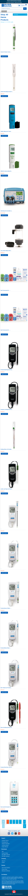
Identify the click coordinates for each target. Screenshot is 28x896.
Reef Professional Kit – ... (5, 290)
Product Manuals (5, 846)
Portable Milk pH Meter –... (6, 647)
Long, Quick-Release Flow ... (6, 250)
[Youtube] (19, 833)
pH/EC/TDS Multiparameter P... (7, 91)
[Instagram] (16, 833)
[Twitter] (12, 833)
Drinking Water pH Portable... (6, 449)
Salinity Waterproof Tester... (6, 131)
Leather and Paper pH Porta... (6, 488)
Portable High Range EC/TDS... (7, 369)
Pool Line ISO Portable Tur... (6, 806)
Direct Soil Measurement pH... (6, 727)
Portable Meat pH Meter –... (6, 608)
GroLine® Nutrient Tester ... (6, 51)
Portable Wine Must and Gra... (6, 767)
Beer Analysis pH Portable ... (6, 687)
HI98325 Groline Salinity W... (6, 171)
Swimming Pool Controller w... (6, 210)
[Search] (25, 8)
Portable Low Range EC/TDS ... (7, 409)
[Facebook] (9, 833)
